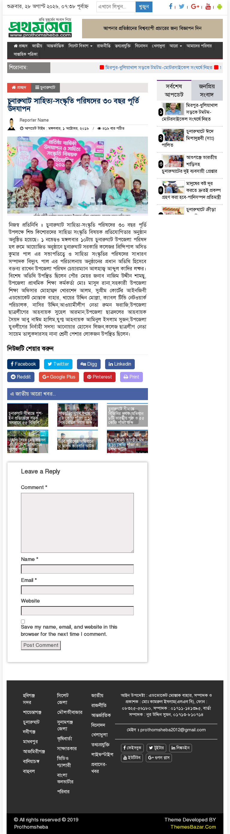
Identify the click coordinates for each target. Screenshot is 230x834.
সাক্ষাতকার (67, 749)
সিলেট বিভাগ (79, 46)
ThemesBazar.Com (193, 827)
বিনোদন (141, 46)
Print (133, 377)
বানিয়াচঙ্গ (31, 762)
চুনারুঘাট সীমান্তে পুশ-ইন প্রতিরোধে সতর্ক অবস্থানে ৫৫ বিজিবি (26, 418)
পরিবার (63, 792)
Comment (34, 487)
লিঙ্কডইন (182, 747)
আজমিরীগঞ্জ (34, 752)
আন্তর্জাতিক (55, 46)
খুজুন (144, 7)
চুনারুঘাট (47, 87)
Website (30, 601)
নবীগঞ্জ (29, 732)
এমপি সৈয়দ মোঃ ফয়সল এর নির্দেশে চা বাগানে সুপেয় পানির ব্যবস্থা (27, 445)
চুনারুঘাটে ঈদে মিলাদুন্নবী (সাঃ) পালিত (188, 138)
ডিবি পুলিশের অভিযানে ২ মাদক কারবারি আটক (76, 444)
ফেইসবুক (133, 747)
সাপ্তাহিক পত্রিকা (25, 54)
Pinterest (101, 377)
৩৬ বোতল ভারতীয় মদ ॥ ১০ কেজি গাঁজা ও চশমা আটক (126, 445)
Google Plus (62, 377)
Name (29, 559)
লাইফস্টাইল (102, 755)
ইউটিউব (133, 757)
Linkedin (122, 364)
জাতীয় (37, 46)
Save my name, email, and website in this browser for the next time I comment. (69, 630)
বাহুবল (29, 771)
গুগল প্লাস (162, 757)
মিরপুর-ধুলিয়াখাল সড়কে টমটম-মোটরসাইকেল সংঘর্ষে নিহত (152, 68)
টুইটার (158, 747)
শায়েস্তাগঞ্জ (32, 712)
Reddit (23, 377)
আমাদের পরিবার (199, 46)
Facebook (24, 364)
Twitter (60, 364)
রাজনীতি (104, 46)
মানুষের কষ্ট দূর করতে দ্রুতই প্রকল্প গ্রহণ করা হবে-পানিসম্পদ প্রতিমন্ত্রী (191, 190)
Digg (91, 364)
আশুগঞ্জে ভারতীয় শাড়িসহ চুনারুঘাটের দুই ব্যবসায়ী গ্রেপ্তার (189, 164)
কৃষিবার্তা (64, 739)
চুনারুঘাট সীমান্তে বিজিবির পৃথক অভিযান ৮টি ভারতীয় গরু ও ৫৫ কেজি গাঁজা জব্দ (126, 415)
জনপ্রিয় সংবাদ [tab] (207, 91)
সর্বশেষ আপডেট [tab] (174, 91)
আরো (174, 46)
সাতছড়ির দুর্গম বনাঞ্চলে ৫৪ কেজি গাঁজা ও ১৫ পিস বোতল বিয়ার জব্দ (77, 418)
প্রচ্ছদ (23, 46)
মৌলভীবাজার (69, 712)
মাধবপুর (30, 742)
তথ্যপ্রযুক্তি (123, 46)
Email (29, 580)
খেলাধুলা (158, 46)
